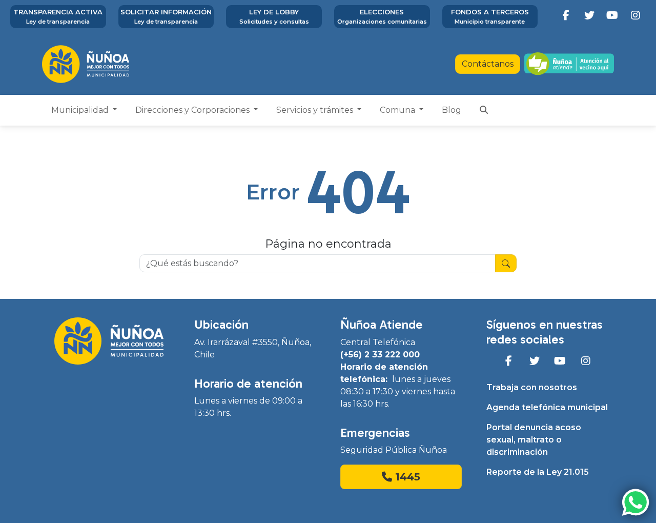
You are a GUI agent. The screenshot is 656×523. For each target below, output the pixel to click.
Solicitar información (166, 16)
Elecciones (382, 16)
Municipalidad (81, 110)
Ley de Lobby (274, 16)
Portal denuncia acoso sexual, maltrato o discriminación (533, 440)
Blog (451, 110)
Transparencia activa (57, 16)
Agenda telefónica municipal (547, 407)
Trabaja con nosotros (531, 387)
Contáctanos (488, 64)
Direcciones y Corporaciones (193, 110)
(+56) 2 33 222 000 (380, 354)
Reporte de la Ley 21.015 (537, 472)
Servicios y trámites (315, 110)
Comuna (398, 110)
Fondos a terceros (490, 16)
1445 (406, 477)
